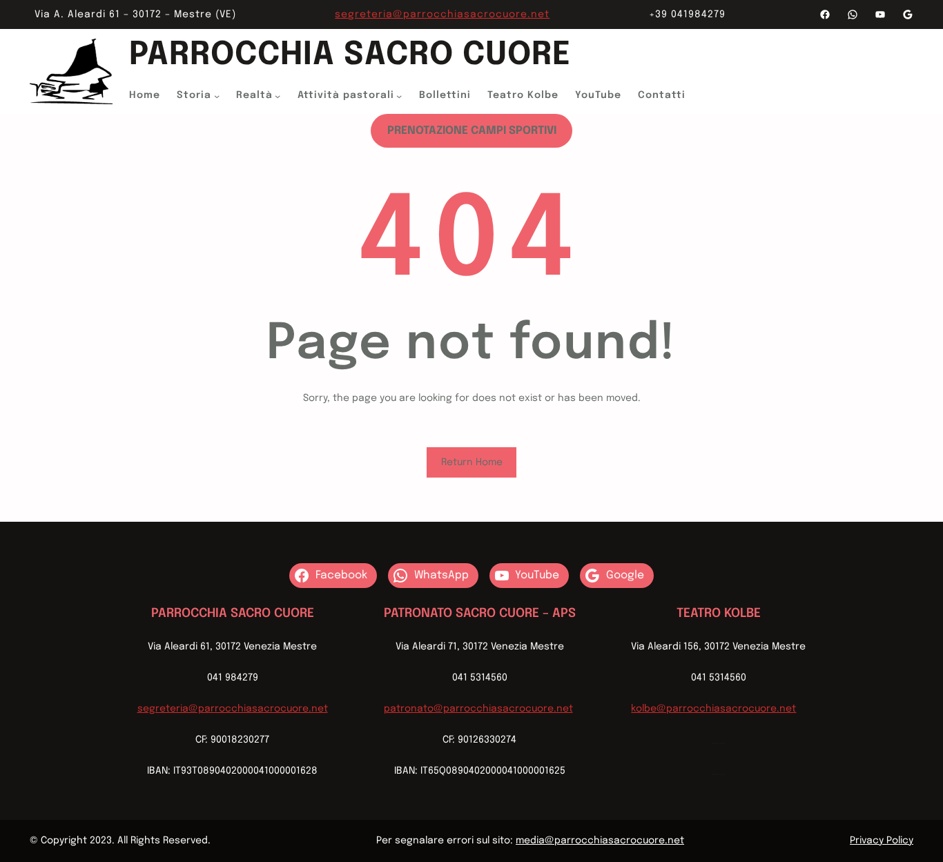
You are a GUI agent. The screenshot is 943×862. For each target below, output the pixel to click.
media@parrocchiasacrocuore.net (600, 840)
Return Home (472, 462)
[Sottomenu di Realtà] (277, 96)
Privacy (867, 840)
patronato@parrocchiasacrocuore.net (478, 709)
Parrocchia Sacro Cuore (350, 55)
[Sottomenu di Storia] (217, 96)
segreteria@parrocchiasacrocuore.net (442, 14)
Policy (898, 840)
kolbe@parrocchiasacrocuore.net (713, 709)
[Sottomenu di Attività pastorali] (399, 96)
